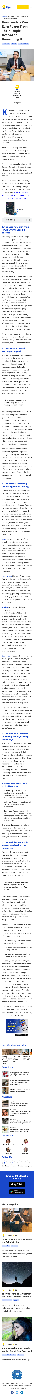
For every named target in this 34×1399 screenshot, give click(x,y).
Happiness (14, 1246)
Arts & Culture (6, 1300)
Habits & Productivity (8, 1355)
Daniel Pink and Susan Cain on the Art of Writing (17, 1241)
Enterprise (28, 1383)
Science (16, 1300)
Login (29, 1385)
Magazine (4, 16)
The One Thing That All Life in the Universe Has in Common (16, 1295)
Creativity (5, 1246)
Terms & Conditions (14, 1385)
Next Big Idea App (6, 1383)
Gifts (13, 1383)
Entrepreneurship (23, 43)
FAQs (23, 1383)
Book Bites (6, 43)
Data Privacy (23, 1385)
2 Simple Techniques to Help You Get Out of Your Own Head (17, 1350)
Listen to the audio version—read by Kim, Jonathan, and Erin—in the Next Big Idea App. (16, 195)
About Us (5, 1385)
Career (14, 43)
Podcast (18, 1383)
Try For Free (23, 7)
